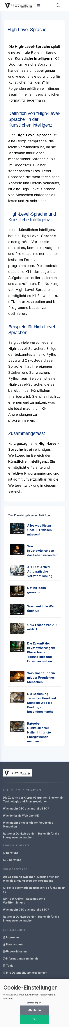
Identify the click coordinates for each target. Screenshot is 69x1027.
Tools (9, 965)
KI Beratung (10, 852)
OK (35, 1019)
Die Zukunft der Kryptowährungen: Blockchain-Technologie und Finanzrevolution (41, 652)
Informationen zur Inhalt (22, 958)
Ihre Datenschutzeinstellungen (26, 972)
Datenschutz (14, 944)
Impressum (13, 937)
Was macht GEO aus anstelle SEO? (26, 808)
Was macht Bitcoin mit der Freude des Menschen (41, 677)
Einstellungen (34, 1002)
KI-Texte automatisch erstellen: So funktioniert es (34, 889)
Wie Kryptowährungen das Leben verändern (43, 550)
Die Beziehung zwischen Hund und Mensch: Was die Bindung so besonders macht (41, 702)
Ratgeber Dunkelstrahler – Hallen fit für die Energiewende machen (39, 732)
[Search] (57, 5)
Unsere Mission (16, 951)
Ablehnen (34, 1010)
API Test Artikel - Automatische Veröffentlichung (39, 571)
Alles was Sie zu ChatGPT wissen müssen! (39, 530)
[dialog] (34, 1003)
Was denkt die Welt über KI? (21, 815)
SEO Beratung (12, 859)
